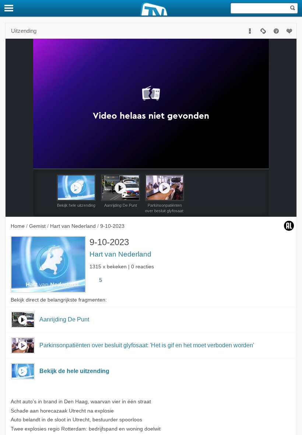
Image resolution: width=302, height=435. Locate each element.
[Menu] (9, 8)
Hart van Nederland (120, 254)
